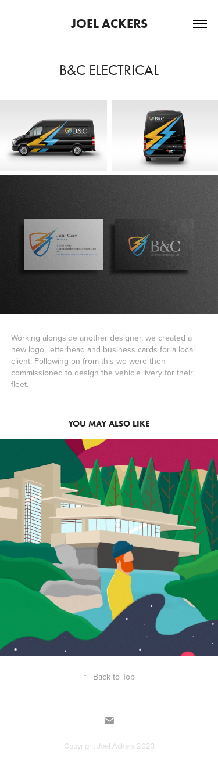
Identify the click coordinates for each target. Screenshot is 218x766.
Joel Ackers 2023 (126, 745)
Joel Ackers (109, 23)
